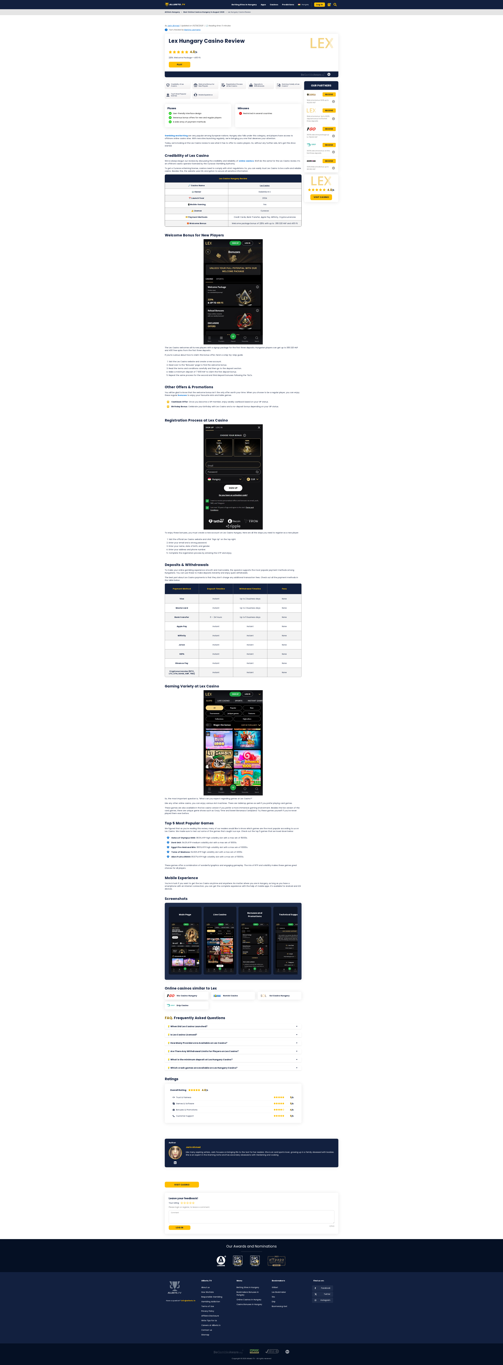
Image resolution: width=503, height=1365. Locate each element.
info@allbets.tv (188, 1300)
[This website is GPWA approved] (254, 1352)
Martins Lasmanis (192, 29)
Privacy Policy (207, 1311)
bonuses (182, 395)
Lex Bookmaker (279, 1292)
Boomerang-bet (279, 1306)
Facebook (325, 1288)
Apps (263, 4)
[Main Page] (185, 948)
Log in (319, 4)
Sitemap (205, 1334)
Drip (273, 1301)
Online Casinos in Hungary (249, 1299)
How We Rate (207, 1292)
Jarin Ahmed (174, 25)
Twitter (327, 1294)
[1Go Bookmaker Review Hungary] (334, 136)
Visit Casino (321, 197)
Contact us (206, 1330)
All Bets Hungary (172, 12)
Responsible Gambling (211, 1297)
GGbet (275, 1287)
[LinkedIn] (175, 1163)
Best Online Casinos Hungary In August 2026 (203, 12)
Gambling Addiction (210, 1301)
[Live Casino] (220, 948)
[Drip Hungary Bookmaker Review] (334, 152)
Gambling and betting (176, 135)
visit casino (181, 1184)
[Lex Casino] (322, 43)
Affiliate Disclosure (210, 1315)
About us (205, 1287)
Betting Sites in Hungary (244, 4)
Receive (329, 94)
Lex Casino (265, 185)
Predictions (288, 4)
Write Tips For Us (209, 1320)
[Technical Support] (289, 948)
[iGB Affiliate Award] (221, 1261)
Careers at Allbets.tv (211, 1325)
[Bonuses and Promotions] (254, 948)
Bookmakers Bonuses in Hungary (248, 1293)
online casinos (246, 161)
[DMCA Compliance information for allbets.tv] (272, 1352)
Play (179, 64)
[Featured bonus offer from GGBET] (329, 5)
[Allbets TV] (175, 4)
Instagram (325, 1300)
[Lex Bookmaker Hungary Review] (334, 119)
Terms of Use (207, 1306)
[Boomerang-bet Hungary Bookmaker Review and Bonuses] (334, 168)
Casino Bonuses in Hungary (249, 1304)
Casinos (274, 4)
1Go (273, 1297)
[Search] (335, 4)
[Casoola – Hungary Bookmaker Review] (334, 101)
